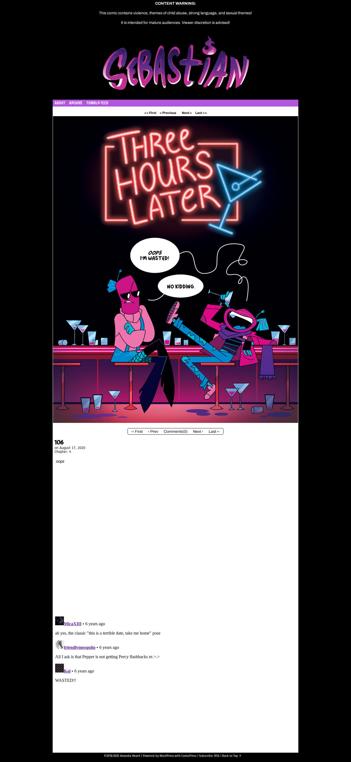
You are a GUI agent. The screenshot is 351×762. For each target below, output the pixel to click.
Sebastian (202, 66)
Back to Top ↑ (232, 756)
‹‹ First (137, 431)
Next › (198, 431)
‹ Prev (153, 431)
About (60, 103)
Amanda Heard (130, 756)
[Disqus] (175, 541)
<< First (150, 113)
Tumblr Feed (97, 103)
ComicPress (188, 756)
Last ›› (214, 431)
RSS (216, 756)
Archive (76, 103)
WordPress (167, 756)
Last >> (201, 113)
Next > (187, 113)
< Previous (168, 113)
